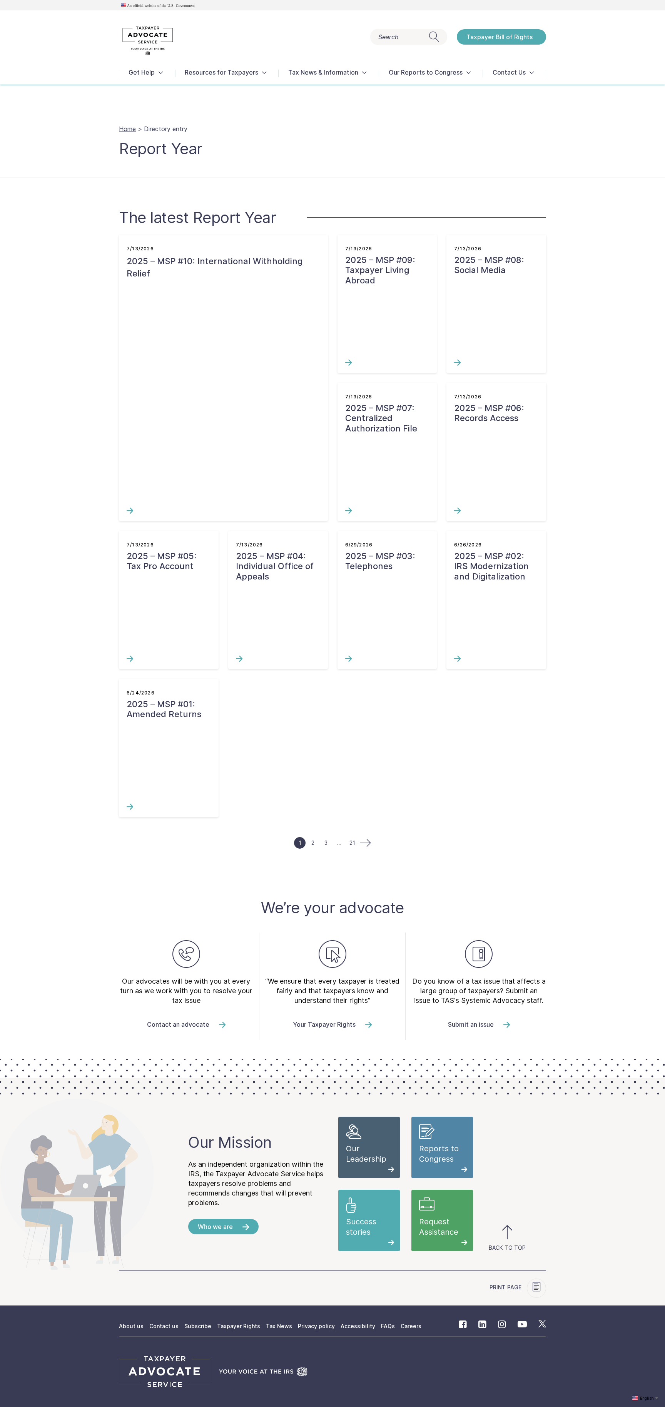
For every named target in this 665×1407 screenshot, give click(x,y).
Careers (411, 1326)
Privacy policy (316, 1326)
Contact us (164, 1326)
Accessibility (358, 1326)
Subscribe (197, 1326)
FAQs (388, 1326)
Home (127, 129)
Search (388, 37)
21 (352, 842)
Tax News (279, 1326)
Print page (506, 1287)
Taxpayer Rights (238, 1326)
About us (131, 1326)
